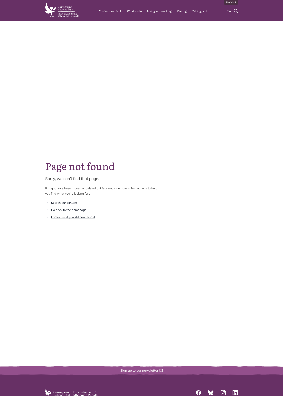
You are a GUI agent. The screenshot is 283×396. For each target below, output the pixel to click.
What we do (134, 11)
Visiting (182, 11)
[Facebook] (198, 392)
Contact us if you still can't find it (73, 217)
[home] (62, 10)
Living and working (159, 11)
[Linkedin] (235, 392)
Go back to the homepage (68, 210)
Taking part (199, 11)
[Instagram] (223, 392)
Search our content (64, 203)
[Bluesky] (211, 392)
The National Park (110, 11)
